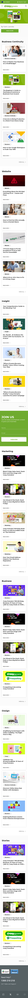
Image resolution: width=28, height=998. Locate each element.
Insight (6, 301)
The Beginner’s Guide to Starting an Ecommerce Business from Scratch (11, 92)
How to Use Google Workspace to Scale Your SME (14, 148)
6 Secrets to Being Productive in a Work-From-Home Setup (13, 120)
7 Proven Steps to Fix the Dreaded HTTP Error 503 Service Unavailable (12, 250)
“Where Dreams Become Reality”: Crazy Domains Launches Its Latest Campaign (13, 393)
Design (6, 710)
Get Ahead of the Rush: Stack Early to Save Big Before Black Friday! (14, 501)
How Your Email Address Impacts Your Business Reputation (11, 559)
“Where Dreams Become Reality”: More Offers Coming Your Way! (13, 365)
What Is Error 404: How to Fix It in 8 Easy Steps (13, 278)
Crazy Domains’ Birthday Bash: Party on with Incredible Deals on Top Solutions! (14, 530)
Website (6, 171)
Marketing (7, 451)
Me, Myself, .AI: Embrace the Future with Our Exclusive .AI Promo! (13, 336)
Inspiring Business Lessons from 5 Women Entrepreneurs (13, 817)
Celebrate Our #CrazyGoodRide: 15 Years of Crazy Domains (13, 761)
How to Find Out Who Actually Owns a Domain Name (13, 221)
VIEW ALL (21, 162)
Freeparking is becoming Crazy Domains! (12, 688)
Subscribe (14, 439)
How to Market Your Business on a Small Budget (13, 62)
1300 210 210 (8, 980)
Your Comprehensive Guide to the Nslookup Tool (13, 307)
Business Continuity (13, 41)
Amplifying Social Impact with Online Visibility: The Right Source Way (13, 732)
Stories (5, 840)
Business (7, 581)
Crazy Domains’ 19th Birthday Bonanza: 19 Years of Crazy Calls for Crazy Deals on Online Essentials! (14, 603)
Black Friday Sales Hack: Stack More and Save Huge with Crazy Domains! (14, 473)
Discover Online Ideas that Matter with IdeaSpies (12, 789)
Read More (6, 69)
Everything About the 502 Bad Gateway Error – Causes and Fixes (13, 193)
